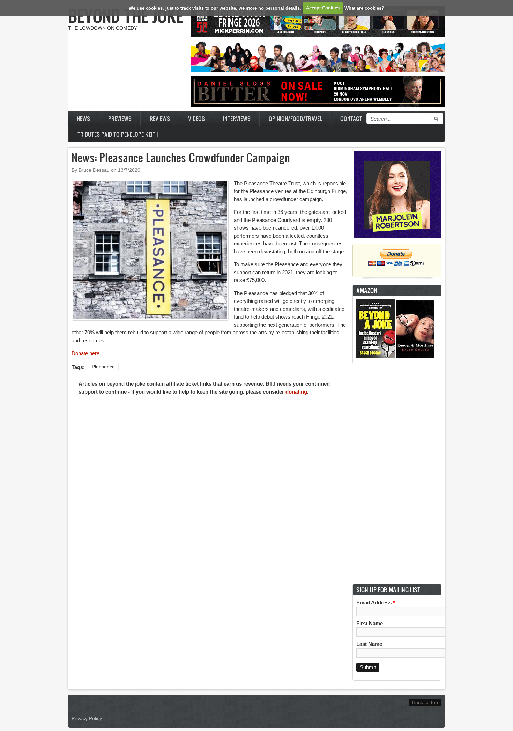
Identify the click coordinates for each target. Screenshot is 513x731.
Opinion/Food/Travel (295, 118)
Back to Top (425, 702)
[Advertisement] (397, 474)
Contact (351, 118)
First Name (369, 623)
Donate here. (86, 353)
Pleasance (103, 367)
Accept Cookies (323, 7)
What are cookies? (364, 7)
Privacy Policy (87, 718)
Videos (196, 118)
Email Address (375, 602)
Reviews (160, 118)
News (83, 118)
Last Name (369, 644)
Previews (120, 118)
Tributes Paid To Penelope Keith (118, 134)
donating (296, 392)
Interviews (237, 118)
